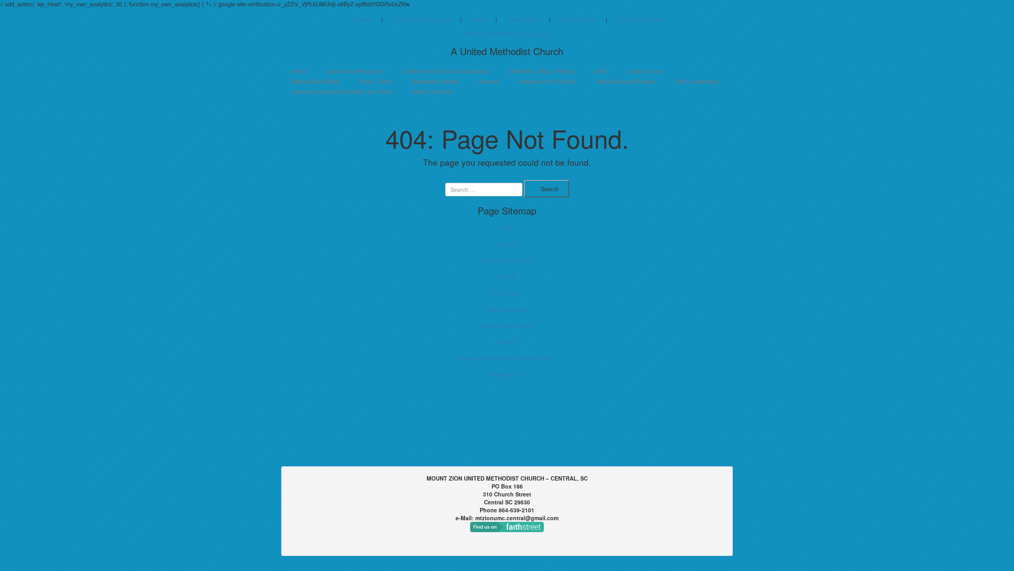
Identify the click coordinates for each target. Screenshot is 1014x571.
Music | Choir (376, 81)
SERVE (507, 342)
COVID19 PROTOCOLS (507, 260)
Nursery (489, 81)
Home (298, 71)
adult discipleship (507, 309)
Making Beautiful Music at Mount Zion (507, 358)
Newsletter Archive (435, 81)
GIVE (480, 20)
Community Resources (423, 20)
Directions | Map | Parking (542, 71)
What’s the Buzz (433, 92)
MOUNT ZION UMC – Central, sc (507, 34)
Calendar (361, 20)
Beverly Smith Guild (507, 326)
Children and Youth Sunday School (446, 71)
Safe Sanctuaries (640, 20)
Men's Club (507, 293)
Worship (507, 244)
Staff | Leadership (697, 81)
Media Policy (525, 20)
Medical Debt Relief (315, 81)
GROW (507, 277)
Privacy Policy (580, 20)
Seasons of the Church (547, 81)
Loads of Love (645, 71)
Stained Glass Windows (625, 81)
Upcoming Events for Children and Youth (342, 92)
